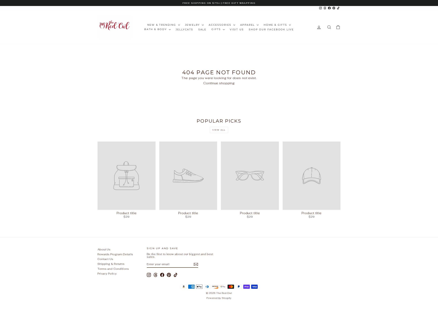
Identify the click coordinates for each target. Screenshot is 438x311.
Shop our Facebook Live (271, 29)
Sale (202, 29)
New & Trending (162, 24)
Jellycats (184, 29)
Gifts (216, 29)
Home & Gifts (276, 24)
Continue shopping (219, 83)
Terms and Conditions (113, 268)
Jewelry (193, 24)
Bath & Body (156, 29)
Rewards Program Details (115, 254)
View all (219, 130)
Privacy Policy (107, 273)
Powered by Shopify (219, 298)
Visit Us (237, 29)
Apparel (248, 24)
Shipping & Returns (111, 263)
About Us (104, 249)
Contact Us (105, 259)
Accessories (221, 24)
